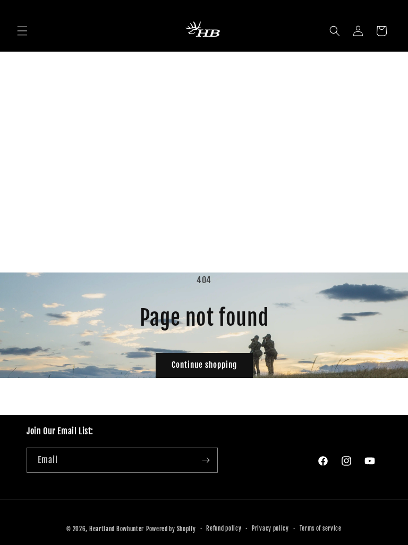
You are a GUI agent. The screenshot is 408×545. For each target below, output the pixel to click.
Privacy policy (270, 528)
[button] (22, 31)
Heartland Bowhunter (116, 529)
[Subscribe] (205, 460)
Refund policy (223, 528)
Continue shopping (204, 365)
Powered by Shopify (171, 529)
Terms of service (321, 528)
